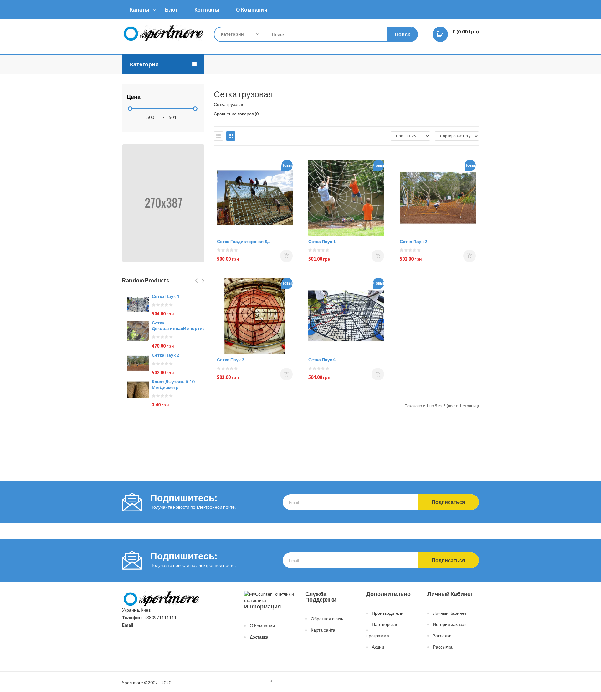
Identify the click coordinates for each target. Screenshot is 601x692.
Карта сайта (323, 630)
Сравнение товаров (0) (237, 113)
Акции (378, 646)
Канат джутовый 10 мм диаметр (173, 384)
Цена (134, 96)
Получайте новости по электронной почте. (193, 507)
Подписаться (448, 502)
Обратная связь (327, 618)
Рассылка (443, 646)
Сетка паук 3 (230, 359)
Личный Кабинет (449, 613)
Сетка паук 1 (322, 241)
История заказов (449, 624)
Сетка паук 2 (165, 355)
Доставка (259, 636)
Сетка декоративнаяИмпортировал (184, 325)
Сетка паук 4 (165, 296)
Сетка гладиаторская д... (243, 241)
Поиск (402, 34)
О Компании (262, 625)
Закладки (442, 635)
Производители (387, 613)
